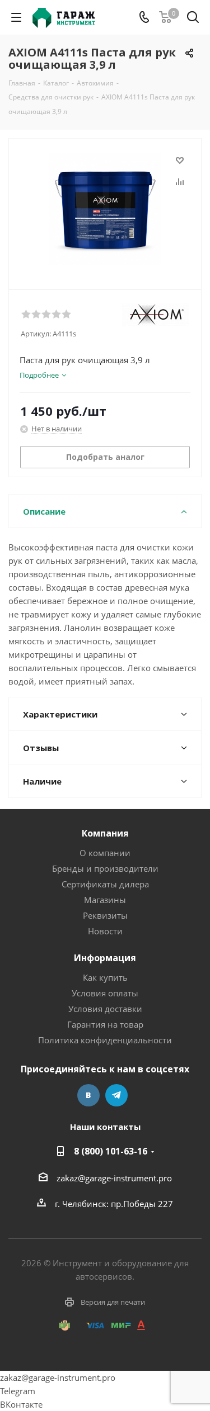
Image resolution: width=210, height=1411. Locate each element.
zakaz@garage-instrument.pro (114, 1178)
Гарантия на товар (105, 1024)
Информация (105, 958)
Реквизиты (105, 915)
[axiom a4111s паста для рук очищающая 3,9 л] (105, 209)
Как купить (105, 977)
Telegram (116, 1095)
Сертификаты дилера (105, 884)
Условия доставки (105, 1008)
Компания (105, 833)
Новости (105, 931)
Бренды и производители (105, 868)
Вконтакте (88, 1095)
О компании (105, 852)
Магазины (105, 899)
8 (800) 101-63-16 (110, 1151)
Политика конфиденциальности (105, 1040)
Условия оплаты (105, 993)
